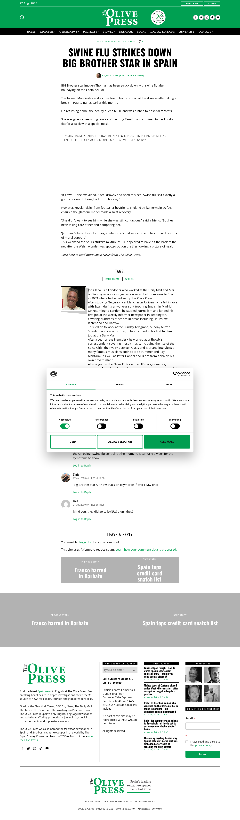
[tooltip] (195, 17)
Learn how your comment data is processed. (146, 549)
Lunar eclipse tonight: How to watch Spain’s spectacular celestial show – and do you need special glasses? (159, 672)
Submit (203, 754)
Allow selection (120, 441)
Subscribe (192, 3)
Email (190, 718)
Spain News (102, 255)
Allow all (167, 441)
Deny (73, 441)
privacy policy (203, 745)
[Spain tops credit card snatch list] (149, 570)
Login (212, 3)
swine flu (129, 279)
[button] (134, 670)
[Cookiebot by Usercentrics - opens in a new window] (175, 373)
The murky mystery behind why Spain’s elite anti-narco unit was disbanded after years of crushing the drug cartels (160, 742)
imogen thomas (112, 279)
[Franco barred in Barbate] (90, 570)
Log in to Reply (82, 465)
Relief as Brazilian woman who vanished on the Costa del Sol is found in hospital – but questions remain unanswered (161, 707)
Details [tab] (120, 384)
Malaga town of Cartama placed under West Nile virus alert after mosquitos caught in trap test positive (161, 690)
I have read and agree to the (205, 743)
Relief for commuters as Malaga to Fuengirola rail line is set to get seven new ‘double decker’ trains (161, 725)
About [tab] (169, 384)
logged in (85, 542)
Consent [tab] (71, 384)
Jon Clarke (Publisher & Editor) (125, 75)
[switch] (101, 426)
